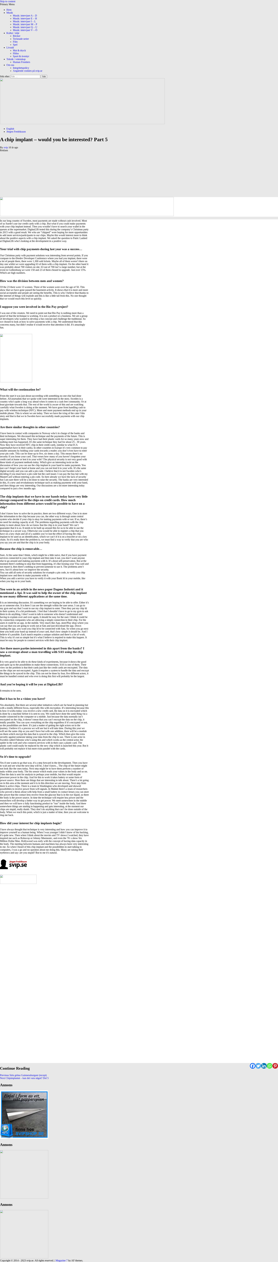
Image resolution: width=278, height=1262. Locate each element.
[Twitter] (258, 1066)
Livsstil (10, 47)
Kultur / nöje (12, 33)
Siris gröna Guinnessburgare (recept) (23, 1075)
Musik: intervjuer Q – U (25, 27)
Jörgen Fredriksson (16, 131)
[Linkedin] (264, 1066)
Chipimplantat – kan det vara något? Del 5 (24, 1078)
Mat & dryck (19, 50)
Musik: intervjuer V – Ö (25, 30)
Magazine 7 (62, 1260)
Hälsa (16, 53)
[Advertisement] (96, 174)
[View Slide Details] (24, 1138)
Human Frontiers (21, 62)
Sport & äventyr (21, 56)
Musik (9, 12)
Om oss (10, 65)
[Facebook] (252, 1066)
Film (15, 41)
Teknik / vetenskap (16, 59)
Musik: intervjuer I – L (24, 21)
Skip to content (7, 1)
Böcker (16, 36)
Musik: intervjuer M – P (25, 24)
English (10, 128)
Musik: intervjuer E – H (25, 18)
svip (6, 147)
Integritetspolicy (21, 67)
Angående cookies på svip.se (27, 70)
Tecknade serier (21, 38)
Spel (15, 44)
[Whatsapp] (269, 1066)
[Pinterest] (275, 1066)
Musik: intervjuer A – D (25, 15)
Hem (8, 9)
